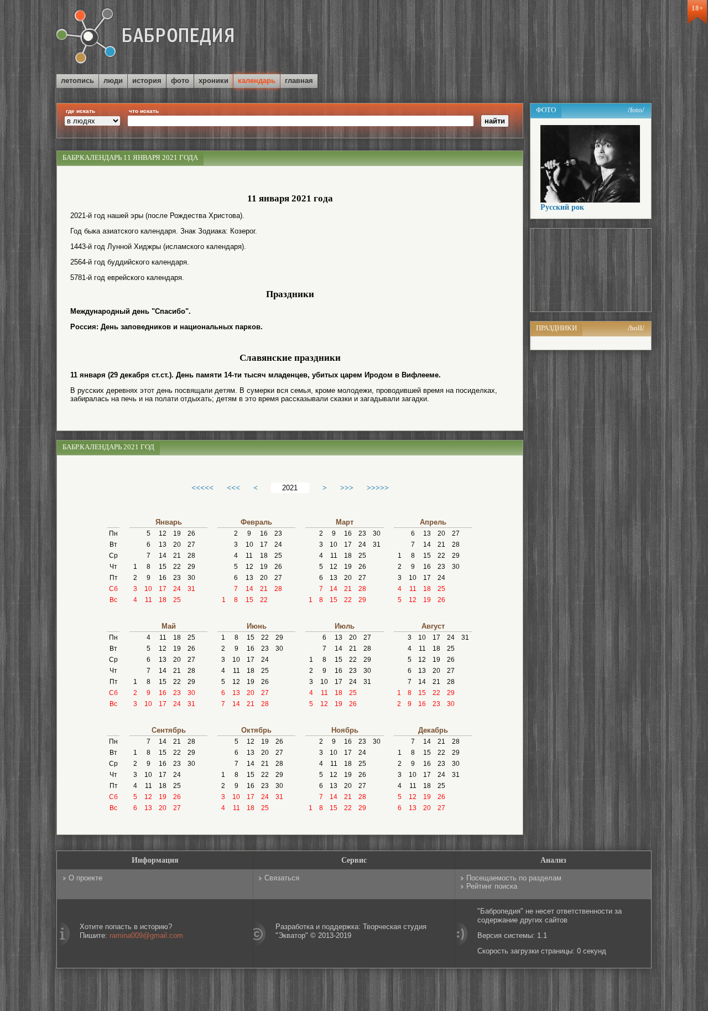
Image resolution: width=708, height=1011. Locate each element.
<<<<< (202, 487)
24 (177, 589)
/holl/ (636, 328)
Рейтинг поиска (491, 886)
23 (177, 578)
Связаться (281, 878)
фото (180, 80)
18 (162, 600)
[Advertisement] (522, 38)
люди (113, 80)
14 (162, 555)
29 (191, 567)
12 (162, 533)
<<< (233, 487)
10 (148, 589)
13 (162, 544)
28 (191, 555)
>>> (346, 487)
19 (177, 533)
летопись (77, 80)
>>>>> (378, 487)
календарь (256, 80)
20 (177, 544)
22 (177, 567)
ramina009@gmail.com (146, 935)
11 (148, 600)
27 (191, 544)
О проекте (85, 878)
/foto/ (636, 110)
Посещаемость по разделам (513, 878)
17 (162, 589)
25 (177, 600)
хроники (213, 80)
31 (191, 589)
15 (162, 567)
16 (162, 578)
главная (299, 80)
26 (191, 533)
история (147, 80)
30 (191, 578)
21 (177, 555)
